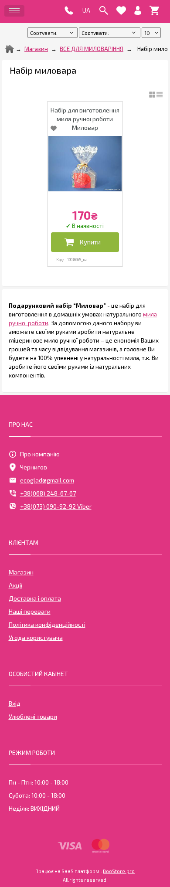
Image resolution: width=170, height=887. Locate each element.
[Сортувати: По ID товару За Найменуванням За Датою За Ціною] (110, 32)
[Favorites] (121, 10)
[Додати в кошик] (85, 242)
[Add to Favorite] (53, 128)
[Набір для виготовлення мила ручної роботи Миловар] (85, 164)
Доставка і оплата (35, 598)
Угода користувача (36, 637)
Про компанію (40, 454)
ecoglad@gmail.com (47, 480)
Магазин (36, 48)
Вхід (14, 703)
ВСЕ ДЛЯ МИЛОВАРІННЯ (91, 48)
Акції (15, 585)
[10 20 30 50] (151, 32)
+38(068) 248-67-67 (48, 493)
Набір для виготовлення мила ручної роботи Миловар (85, 118)
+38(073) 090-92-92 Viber (56, 506)
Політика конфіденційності (47, 624)
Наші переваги (30, 611)
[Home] (9, 48)
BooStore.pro (119, 871)
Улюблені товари (33, 716)
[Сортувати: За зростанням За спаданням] (53, 32)
